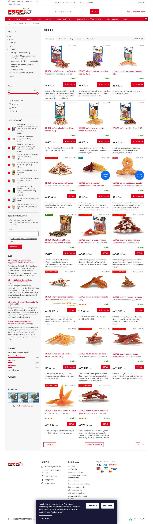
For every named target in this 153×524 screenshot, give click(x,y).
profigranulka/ (50, 483)
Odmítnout (92, 505)
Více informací (56, 512)
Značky (11, 76)
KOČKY (11, 40)
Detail (71, 196)
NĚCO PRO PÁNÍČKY (16, 70)
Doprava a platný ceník (76, 487)
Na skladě (17, 101)
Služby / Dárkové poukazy (20, 53)
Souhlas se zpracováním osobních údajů (77, 476)
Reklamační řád (73, 481)
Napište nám (70, 3)
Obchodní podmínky (87, 3)
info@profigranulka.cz (53, 467)
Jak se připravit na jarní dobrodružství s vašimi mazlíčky (23, 303)
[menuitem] (8, 19)
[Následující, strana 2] (138, 444)
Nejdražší (62, 39)
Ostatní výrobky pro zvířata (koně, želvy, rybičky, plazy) (23, 57)
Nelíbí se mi (12, 365)
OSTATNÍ (12, 49)
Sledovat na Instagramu (25, 406)
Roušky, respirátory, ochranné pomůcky (22, 65)
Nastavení (45, 518)
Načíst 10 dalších (94, 444)
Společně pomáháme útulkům (79, 484)
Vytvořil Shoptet (139, 519)
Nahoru (50, 444)
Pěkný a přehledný (14, 356)
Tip (14, 111)
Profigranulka (49, 480)
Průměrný (11, 360)
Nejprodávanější (76, 39)
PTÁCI (11, 46)
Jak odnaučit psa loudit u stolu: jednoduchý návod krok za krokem (21, 261)
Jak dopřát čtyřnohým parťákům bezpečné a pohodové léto (20, 281)
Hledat (94, 12)
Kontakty (57, 3)
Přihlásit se (15, 247)
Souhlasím (107, 505)
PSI (10, 36)
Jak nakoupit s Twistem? (77, 493)
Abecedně (91, 39)
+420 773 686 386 (51, 476)
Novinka (16, 107)
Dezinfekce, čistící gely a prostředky (24, 61)
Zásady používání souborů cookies (77, 497)
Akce (15, 104)
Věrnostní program (75, 490)
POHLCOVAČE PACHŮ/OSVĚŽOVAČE (21, 73)
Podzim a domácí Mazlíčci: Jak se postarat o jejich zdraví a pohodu (20, 322)
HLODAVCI (12, 43)
